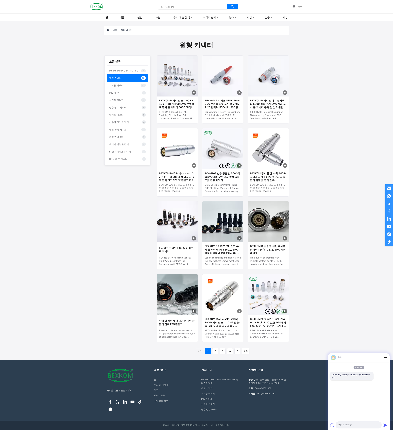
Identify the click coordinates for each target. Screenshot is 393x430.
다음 (245, 351)
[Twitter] (117, 402)
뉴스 (231, 17)
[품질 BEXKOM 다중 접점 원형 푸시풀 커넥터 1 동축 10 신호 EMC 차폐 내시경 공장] (268, 221)
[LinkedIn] (125, 402)
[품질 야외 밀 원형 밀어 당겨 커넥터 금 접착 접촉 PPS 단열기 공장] (177, 294)
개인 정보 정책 (161, 400)
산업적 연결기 (208, 404)
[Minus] (385, 357)
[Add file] (332, 425)
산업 (139, 17)
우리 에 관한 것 (181, 17)
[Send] (385, 425)
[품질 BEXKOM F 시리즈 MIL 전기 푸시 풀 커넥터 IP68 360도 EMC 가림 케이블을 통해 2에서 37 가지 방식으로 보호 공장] (222, 221)
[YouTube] (132, 402)
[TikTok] (139, 402)
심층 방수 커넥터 (209, 409)
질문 (267, 17)
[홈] (107, 17)
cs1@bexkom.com (266, 393)
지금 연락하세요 (177, 119)
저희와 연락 (209, 17)
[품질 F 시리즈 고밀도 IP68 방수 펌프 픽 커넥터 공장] (177, 221)
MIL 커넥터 (206, 399)
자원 (157, 17)
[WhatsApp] (110, 409)
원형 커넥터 (207, 388)
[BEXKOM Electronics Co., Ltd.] (96, 7)
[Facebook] (110, 402)
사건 (249, 17)
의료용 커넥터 (208, 393)
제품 (121, 17)
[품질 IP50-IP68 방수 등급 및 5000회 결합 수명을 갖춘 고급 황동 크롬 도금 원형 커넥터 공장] (222, 148)
